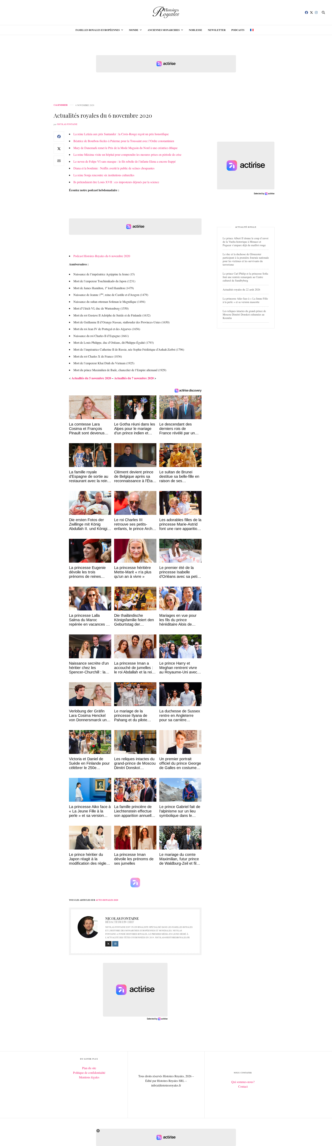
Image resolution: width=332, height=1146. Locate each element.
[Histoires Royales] (166, 12)
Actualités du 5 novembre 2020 (91, 378)
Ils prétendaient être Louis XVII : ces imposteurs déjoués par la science (116, 182)
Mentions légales (89, 1077)
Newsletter (217, 30)
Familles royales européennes (98, 30)
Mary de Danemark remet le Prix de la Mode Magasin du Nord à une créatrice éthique (125, 148)
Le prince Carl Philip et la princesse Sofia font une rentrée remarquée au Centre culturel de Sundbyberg (245, 277)
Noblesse (195, 30)
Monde (133, 30)
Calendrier (61, 105)
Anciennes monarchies (164, 30)
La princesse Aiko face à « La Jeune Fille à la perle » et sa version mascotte (245, 300)
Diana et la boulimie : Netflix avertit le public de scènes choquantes (113, 168)
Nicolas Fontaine (67, 124)
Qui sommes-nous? (243, 1082)
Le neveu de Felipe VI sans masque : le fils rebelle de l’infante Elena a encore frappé (124, 161)
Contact (243, 1086)
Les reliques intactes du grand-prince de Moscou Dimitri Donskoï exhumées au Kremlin (244, 314)
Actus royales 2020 (107, 900)
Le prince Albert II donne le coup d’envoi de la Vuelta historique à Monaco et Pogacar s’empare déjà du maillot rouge (245, 241)
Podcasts (237, 30)
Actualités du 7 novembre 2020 (134, 378)
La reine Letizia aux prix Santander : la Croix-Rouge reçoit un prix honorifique (121, 134)
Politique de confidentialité (89, 1073)
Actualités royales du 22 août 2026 (241, 289)
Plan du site (89, 1068)
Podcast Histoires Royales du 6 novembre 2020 (101, 256)
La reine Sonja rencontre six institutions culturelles (103, 175)
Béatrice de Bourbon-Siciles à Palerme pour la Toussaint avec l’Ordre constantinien (123, 141)
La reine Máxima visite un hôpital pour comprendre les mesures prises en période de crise (127, 154)
